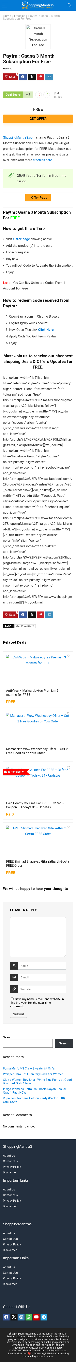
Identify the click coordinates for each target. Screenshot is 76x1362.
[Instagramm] (21, 1317)
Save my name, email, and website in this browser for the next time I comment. (37, 1002)
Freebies (19, 16)
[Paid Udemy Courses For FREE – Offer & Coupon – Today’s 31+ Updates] (38, 782)
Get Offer (38, 119)
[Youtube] (36, 1317)
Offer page (21, 239)
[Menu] (5, 5)
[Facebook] (6, 1317)
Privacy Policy (12, 1166)
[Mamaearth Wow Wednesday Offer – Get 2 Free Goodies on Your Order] (38, 728)
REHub (48, 1353)
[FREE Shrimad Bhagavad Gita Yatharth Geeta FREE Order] (38, 841)
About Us (9, 1155)
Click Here (46, 330)
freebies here (42, 160)
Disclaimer (10, 1172)
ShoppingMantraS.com (19, 137)
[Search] (70, 5)
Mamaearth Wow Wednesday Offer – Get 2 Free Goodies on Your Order (37, 751)
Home (7, 16)
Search (7, 1037)
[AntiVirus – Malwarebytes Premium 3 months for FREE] (38, 670)
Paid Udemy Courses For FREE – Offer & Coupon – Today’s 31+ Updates (35, 805)
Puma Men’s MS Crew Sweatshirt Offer (29, 1068)
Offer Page (38, 197)
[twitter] (14, 1317)
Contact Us (10, 1161)
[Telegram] (44, 1317)
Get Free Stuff (25, 626)
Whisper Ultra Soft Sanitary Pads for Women (33, 1074)
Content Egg (62, 1353)
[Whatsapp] (29, 1317)
